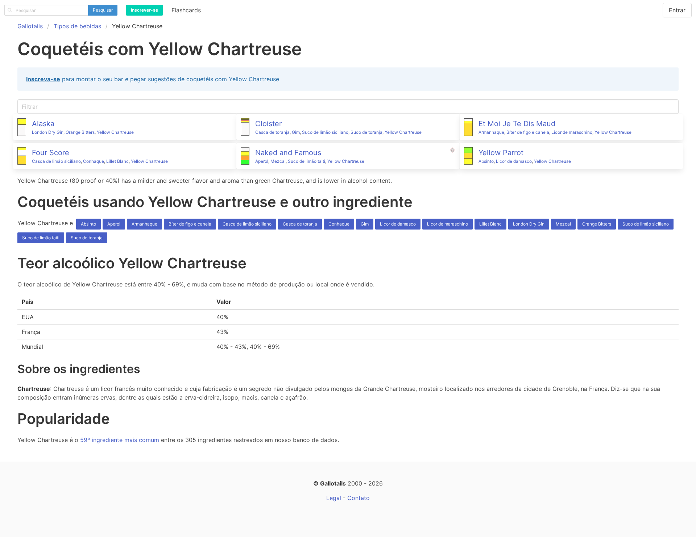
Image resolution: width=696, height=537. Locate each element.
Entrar (677, 10)
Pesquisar (103, 10)
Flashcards (186, 10)
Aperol (261, 161)
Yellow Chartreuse (115, 132)
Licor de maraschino (571, 132)
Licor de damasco (514, 161)
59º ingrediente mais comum (119, 439)
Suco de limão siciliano (325, 132)
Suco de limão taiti (306, 161)
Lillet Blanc (117, 161)
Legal (333, 497)
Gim (296, 132)
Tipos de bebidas (77, 26)
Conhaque (93, 161)
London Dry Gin (47, 132)
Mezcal (278, 161)
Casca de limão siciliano (56, 161)
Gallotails (30, 26)
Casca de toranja (272, 132)
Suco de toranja (366, 132)
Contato (358, 497)
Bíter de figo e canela (527, 132)
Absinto (486, 161)
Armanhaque (491, 132)
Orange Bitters (80, 132)
